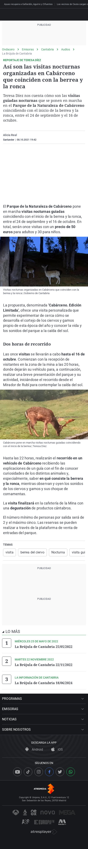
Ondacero (8, 49)
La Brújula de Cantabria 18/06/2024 (43, 683)
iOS (60, 749)
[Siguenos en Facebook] (49, 771)
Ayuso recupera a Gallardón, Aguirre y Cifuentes (28, 4)
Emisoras (28, 49)
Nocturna (58, 552)
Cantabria (47, 49)
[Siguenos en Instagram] (38, 771)
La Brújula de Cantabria (17, 53)
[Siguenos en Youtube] (17, 771)
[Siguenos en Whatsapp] (70, 771)
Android (37, 749)
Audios (65, 49)
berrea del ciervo (32, 552)
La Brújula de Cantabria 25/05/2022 (43, 646)
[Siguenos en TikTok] (28, 771)
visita (10, 552)
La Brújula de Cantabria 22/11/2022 (43, 665)
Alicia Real (10, 135)
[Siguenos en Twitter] (60, 771)
